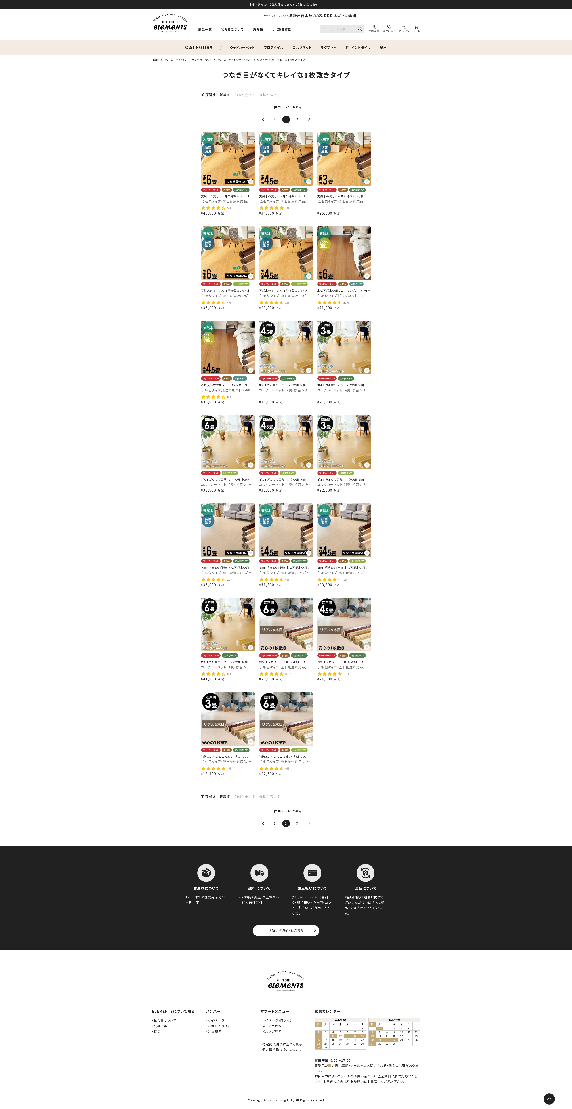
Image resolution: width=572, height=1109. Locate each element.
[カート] (416, 29)
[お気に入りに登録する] (250, 181)
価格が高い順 (269, 95)
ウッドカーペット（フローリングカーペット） (188, 59)
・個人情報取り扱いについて (281, 1049)
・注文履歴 (214, 1031)
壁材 (383, 47)
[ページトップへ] (549, 1099)
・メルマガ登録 (271, 1026)
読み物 (258, 29)
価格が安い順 (245, 95)
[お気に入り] (389, 29)
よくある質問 (282, 29)
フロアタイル (274, 47)
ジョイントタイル (358, 47)
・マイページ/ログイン (276, 1020)
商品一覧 (205, 29)
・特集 (156, 1031)
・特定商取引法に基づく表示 (281, 1044)
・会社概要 (160, 1026)
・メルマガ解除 (271, 1031)
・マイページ (215, 1020)
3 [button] (297, 119)
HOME (156, 59)
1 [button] (275, 119)
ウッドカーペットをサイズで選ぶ (235, 59)
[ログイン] (404, 29)
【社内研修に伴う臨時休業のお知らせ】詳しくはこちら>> (286, 4)
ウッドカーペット (242, 47)
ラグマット (328, 47)
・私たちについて (164, 1020)
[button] (264, 119)
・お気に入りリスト (219, 1026)
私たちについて (232, 29)
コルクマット (302, 47)
